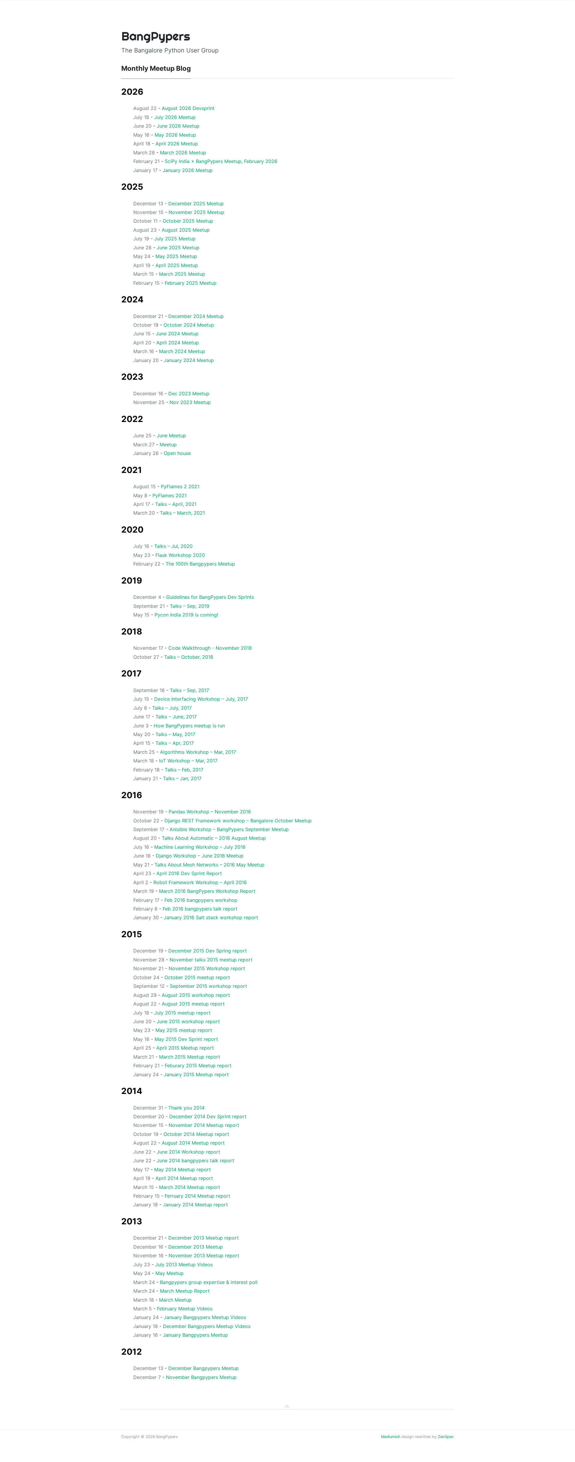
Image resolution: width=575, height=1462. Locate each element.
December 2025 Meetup (196, 204)
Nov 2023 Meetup (190, 402)
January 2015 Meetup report (196, 1074)
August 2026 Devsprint (188, 108)
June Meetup (171, 435)
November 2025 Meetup (196, 212)
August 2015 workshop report (196, 995)
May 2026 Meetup (175, 135)
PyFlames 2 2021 (180, 486)
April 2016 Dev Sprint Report (189, 873)
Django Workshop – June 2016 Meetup (199, 856)
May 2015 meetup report (183, 1030)
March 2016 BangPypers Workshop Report (207, 891)
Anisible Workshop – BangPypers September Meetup (229, 829)
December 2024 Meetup (196, 316)
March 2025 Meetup (182, 274)
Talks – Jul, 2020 (173, 546)
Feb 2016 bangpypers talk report (200, 909)
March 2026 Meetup (183, 153)
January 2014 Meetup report (195, 1205)
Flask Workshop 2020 (180, 555)
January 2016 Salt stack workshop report (211, 917)
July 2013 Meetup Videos (184, 1264)
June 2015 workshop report (188, 1021)
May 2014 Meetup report (182, 1169)
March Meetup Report (185, 1291)
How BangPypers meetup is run (189, 726)
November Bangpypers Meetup (201, 1377)
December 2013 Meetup (195, 1247)
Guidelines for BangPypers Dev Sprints (210, 597)
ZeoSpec (446, 1436)
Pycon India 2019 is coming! (186, 615)
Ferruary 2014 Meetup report (197, 1196)
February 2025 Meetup (191, 283)
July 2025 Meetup (175, 239)
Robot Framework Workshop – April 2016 (200, 882)
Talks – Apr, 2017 (174, 743)
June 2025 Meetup (178, 248)
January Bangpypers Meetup (195, 1335)
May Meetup (169, 1273)
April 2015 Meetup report (185, 1048)
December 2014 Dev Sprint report (207, 1116)
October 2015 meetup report (197, 977)
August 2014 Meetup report (193, 1143)
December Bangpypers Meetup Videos (206, 1326)
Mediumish (390, 1436)
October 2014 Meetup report (196, 1134)
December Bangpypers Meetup (203, 1368)
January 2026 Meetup (188, 170)
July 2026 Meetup (175, 117)
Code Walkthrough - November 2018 (210, 648)
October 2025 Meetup (188, 221)
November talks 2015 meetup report (211, 960)
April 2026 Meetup (176, 144)
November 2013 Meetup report (204, 1255)
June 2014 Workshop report (188, 1152)
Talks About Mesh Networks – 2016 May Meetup (209, 865)
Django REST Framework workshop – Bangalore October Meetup (238, 821)
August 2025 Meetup (186, 230)
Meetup (168, 444)
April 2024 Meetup (177, 343)
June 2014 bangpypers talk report (195, 1160)
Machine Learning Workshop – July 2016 (200, 847)
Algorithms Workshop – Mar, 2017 (198, 752)
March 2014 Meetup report (189, 1187)
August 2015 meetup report (193, 1004)
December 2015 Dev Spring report (207, 951)
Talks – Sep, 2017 (189, 690)
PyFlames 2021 (169, 495)
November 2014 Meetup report (204, 1125)
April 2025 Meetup (176, 265)
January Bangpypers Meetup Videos (205, 1317)
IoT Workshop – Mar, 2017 (188, 761)
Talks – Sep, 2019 (189, 606)
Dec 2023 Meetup (188, 394)
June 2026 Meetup (178, 126)
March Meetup (175, 1300)
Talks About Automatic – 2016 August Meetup (214, 838)
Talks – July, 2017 (172, 708)
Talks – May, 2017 (175, 734)
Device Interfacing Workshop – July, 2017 (201, 699)
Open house (177, 453)
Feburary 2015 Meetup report (198, 1065)
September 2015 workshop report (208, 986)
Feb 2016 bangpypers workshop (200, 900)
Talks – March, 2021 (182, 513)
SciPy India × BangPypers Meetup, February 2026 (221, 161)
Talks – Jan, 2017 (182, 778)
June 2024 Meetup (177, 334)
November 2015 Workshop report (207, 968)
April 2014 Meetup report (184, 1178)
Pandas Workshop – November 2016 (210, 812)
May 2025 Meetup (176, 256)
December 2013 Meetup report (203, 1238)
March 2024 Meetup (182, 351)
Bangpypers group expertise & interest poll (209, 1282)
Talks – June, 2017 (176, 717)
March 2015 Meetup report (189, 1057)
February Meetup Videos (184, 1309)
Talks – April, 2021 (175, 504)
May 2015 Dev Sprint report (186, 1039)
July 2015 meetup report (182, 1013)
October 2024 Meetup (189, 325)
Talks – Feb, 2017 (184, 770)
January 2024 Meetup (189, 360)
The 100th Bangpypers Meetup (200, 564)
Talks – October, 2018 (188, 657)
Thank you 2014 (186, 1108)
